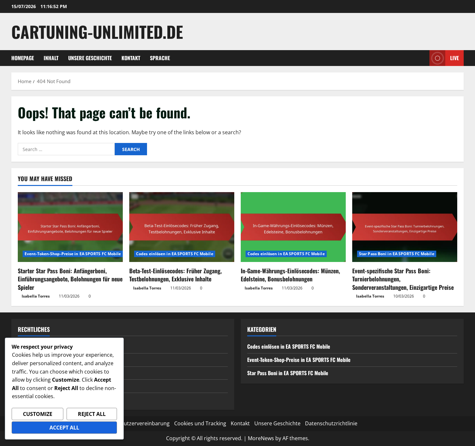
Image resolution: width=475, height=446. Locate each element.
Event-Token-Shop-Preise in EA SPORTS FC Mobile (73, 253)
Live (454, 58)
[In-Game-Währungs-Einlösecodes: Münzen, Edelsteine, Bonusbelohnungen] (293, 227)
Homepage (22, 58)
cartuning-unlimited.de (97, 31)
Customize (37, 414)
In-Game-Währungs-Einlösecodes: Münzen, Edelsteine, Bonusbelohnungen (290, 275)
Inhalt (51, 58)
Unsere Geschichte (90, 58)
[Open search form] (423, 58)
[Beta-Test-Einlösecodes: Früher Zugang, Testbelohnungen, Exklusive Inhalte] (181, 227)
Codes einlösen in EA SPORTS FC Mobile (174, 253)
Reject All (92, 414)
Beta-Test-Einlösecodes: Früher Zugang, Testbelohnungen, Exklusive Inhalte (175, 275)
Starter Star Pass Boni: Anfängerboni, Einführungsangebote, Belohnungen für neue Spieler (70, 279)
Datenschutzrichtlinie (331, 423)
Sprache (160, 58)
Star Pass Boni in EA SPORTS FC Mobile (396, 253)
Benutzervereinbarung (142, 423)
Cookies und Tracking (200, 423)
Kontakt (130, 58)
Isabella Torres (36, 296)
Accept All (64, 427)
